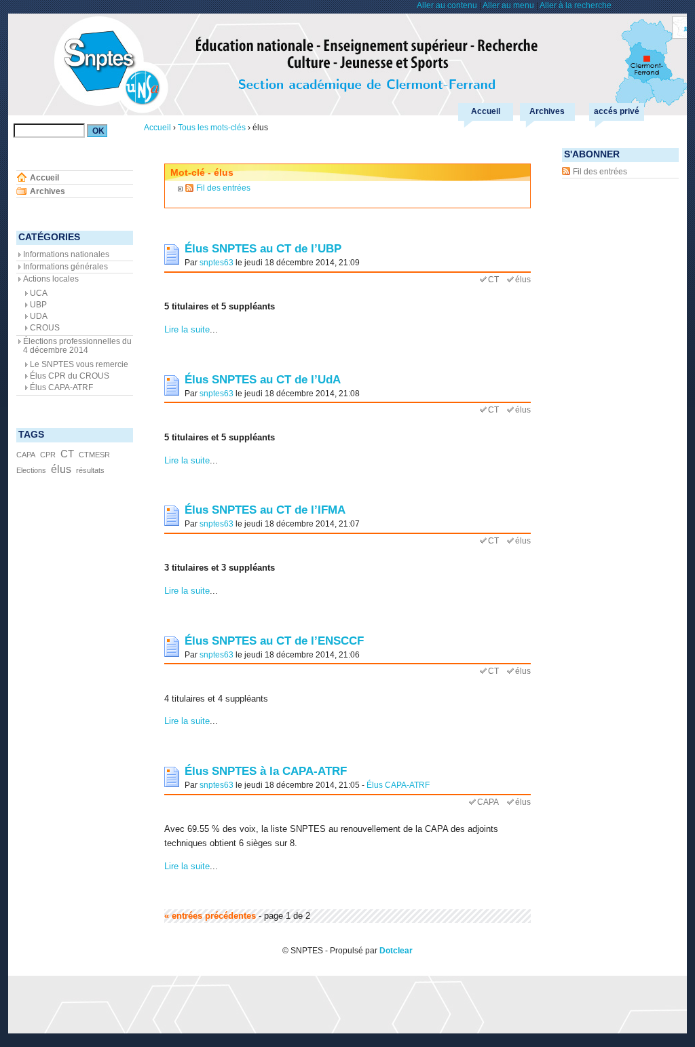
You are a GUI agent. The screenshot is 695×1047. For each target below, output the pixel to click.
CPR (48, 455)
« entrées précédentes (210, 916)
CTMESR (94, 455)
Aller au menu (508, 5)
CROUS (45, 327)
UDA (39, 316)
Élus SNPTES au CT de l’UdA (263, 379)
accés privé (616, 111)
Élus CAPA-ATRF (398, 784)
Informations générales (65, 266)
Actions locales (51, 279)
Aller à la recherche (576, 5)
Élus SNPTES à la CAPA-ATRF (266, 771)
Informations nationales (66, 254)
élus (523, 279)
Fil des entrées (223, 188)
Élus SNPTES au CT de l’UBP (263, 248)
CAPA (488, 801)
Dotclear (396, 950)
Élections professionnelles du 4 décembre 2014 (77, 346)
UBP (38, 304)
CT (493, 279)
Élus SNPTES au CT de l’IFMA (265, 509)
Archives (547, 111)
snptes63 (216, 262)
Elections (31, 470)
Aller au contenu (447, 5)
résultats (90, 470)
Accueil (485, 111)
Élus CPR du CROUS (69, 376)
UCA (39, 293)
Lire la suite (187, 329)
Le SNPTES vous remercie (79, 364)
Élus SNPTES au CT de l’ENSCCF (274, 640)
